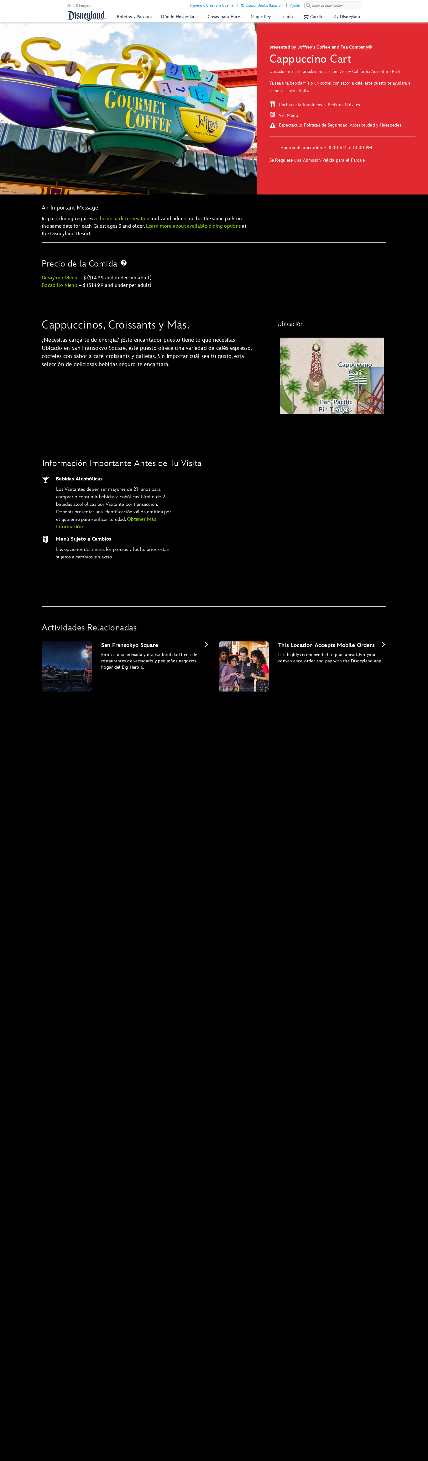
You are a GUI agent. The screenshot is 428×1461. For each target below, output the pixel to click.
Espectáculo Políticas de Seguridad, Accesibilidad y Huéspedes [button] (340, 125)
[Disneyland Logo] (86, 15)
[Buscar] (308, 5)
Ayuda (295, 5)
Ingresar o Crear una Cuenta (211, 5)
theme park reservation (124, 219)
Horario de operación (302, 147)
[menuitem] (242, 5)
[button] (313, 16)
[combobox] (333, 5)
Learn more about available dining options (193, 226)
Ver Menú (288, 115)
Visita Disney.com (80, 6)
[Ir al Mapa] (332, 376)
